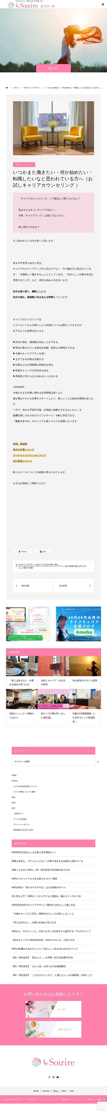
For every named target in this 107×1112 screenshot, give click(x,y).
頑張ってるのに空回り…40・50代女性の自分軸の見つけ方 (41, 869)
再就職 (71, 566)
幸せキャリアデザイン (24, 164)
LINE (13, 802)
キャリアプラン (58, 566)
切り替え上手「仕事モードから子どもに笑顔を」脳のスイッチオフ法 (46, 896)
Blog (13, 797)
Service (14, 781)
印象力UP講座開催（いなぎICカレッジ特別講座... (84, 717)
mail (13, 808)
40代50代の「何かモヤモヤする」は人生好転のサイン (39, 887)
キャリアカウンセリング (28, 566)
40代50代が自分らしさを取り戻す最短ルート (34, 852)
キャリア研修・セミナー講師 (24, 792)
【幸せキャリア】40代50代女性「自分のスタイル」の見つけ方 (43, 939)
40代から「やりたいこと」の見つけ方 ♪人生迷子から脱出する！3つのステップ (51, 931)
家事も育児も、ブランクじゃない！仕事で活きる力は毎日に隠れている (47, 861)
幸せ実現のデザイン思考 (85, 680)
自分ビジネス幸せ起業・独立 (47, 564)
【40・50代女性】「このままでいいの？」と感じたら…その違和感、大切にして (52, 975)
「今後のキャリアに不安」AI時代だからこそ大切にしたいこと (43, 913)
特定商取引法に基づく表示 (23, 830)
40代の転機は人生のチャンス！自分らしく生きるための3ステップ (45, 948)
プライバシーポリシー (21, 824)
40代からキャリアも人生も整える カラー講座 (34, 878)
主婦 (66, 566)
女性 (80, 566)
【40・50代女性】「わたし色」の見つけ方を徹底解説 (39, 966)
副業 (76, 566)
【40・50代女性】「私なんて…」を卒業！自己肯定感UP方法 (42, 957)
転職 (31, 568)
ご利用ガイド (18, 813)
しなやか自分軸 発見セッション (25, 786)
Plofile (14, 775)
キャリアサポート (44, 566)
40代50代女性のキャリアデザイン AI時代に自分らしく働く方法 (43, 904)
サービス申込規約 (20, 819)
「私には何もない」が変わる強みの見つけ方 (34, 922)
